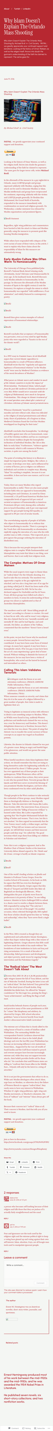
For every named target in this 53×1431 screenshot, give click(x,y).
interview (24, 804)
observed (36, 1035)
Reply (6, 1218)
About (6, 9)
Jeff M (12, 1225)
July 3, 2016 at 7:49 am (18, 1227)
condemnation (10, 206)
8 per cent (34, 508)
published (36, 268)
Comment (40, 1283)
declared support (11, 592)
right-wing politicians (23, 225)
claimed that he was (19, 619)
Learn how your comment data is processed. (25, 1291)
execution (39, 538)
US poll (19, 496)
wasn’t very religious (39, 616)
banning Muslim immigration (16, 234)
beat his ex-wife (12, 616)
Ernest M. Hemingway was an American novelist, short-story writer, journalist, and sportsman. (23, 1310)
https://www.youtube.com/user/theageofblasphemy (25, 1149)
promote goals (37, 231)
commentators (42, 225)
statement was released (32, 209)
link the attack (24, 228)
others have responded (19, 241)
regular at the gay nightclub (26, 581)
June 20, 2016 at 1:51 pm (18, 1200)
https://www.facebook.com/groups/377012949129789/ (26, 1142)
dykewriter (14, 1198)
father (17, 625)
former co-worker (32, 613)
